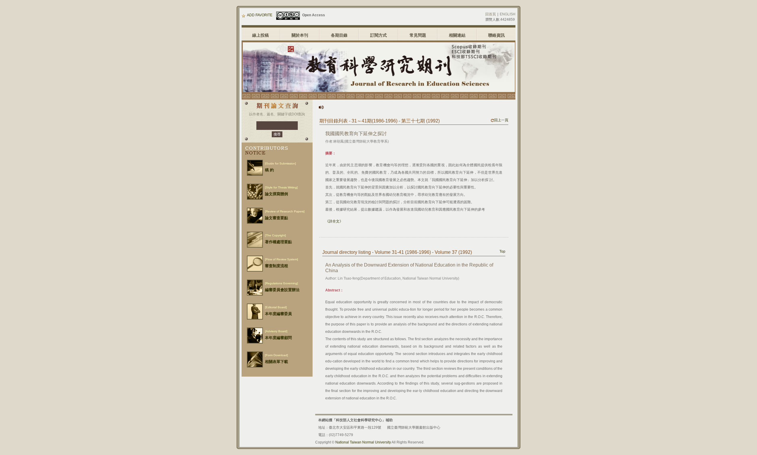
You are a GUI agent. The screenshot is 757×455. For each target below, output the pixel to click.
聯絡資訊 (496, 35)
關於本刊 (300, 35)
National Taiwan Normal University (363, 442)
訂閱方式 (378, 35)
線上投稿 (260, 35)
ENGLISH (507, 14)
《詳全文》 (334, 221)
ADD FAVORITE (259, 15)
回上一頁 (501, 120)
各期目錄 (339, 35)
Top (502, 251)
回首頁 (490, 14)
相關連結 (457, 35)
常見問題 (418, 35)
